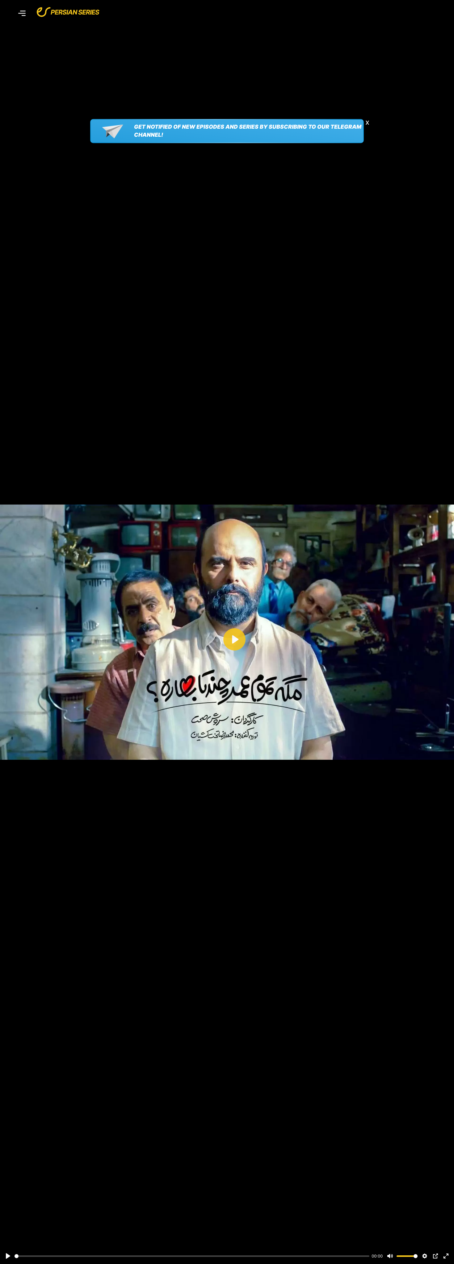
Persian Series (75, 12)
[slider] (192, 1256)
